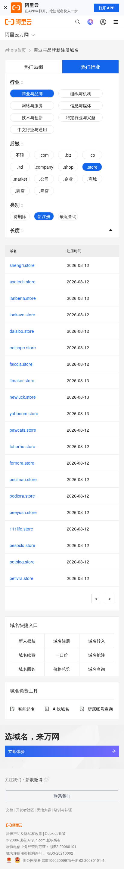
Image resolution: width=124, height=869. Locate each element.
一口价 (61, 655)
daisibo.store (22, 331)
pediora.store (22, 496)
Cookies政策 (55, 833)
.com (44, 155)
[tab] (33, 66)
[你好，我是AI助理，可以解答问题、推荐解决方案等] (90, 22)
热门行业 (90, 66)
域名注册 (61, 641)
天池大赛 (44, 809)
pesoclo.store (22, 545)
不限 (20, 155)
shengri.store (22, 265)
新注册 (44, 216)
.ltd (20, 167)
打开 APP (106, 7)
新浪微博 (34, 779)
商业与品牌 (32, 93)
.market (20, 179)
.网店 (44, 191)
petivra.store (21, 578)
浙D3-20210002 (60, 853)
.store (92, 167)
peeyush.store (23, 512)
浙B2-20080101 (63, 846)
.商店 (20, 191)
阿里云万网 (17, 34)
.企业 (68, 179)
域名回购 (27, 669)
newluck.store (23, 397)
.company (44, 167)
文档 (9, 809)
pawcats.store (23, 430)
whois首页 (15, 50)
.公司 (44, 179)
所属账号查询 (100, 709)
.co (92, 155)
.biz (68, 155)
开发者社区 (25, 809)
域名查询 (96, 669)
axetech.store (23, 282)
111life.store (21, 529)
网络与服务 (32, 105)
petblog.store (22, 562)
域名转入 (96, 641)
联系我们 (62, 796)
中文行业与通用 (32, 129)
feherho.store (22, 446)
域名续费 (27, 655)
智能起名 (26, 709)
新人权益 (27, 641)
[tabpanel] (62, 155)
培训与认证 (63, 809)
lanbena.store (23, 298)
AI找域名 (61, 709)
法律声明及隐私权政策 (24, 833)
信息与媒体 (80, 105)
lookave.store (22, 315)
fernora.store (22, 463)
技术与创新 (32, 117)
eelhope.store (23, 347)
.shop (68, 167)
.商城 (92, 179)
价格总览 (61, 669)
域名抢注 (96, 655)
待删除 (20, 216)
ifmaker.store (22, 380)
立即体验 (16, 751)
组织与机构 (80, 93)
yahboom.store (24, 413)
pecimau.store (23, 479)
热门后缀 (33, 66)
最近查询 (68, 216)
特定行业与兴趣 (80, 117)
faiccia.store (21, 364)
